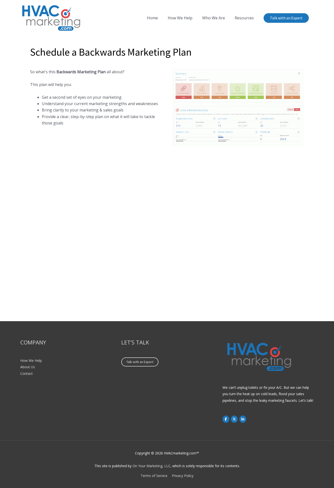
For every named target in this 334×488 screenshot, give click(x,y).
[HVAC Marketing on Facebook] (226, 419)
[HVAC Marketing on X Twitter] (234, 419)
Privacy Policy (182, 475)
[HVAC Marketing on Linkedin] (242, 419)
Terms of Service (154, 475)
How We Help (31, 360)
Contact (26, 373)
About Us (27, 367)
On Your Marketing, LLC (151, 466)
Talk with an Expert (286, 17)
